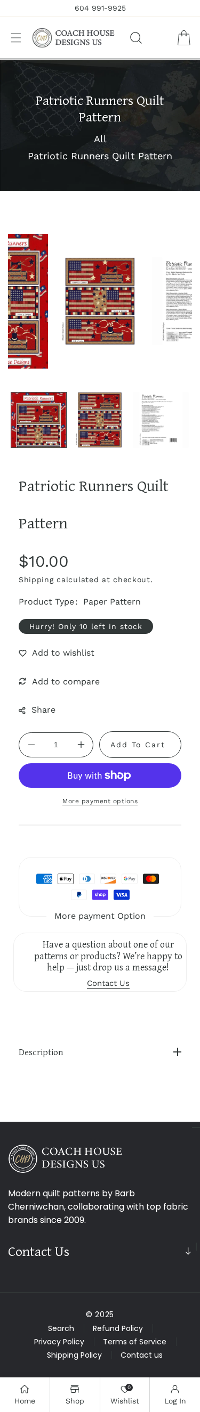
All (100, 138)
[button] (16, 38)
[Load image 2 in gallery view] (100, 420)
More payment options (100, 801)
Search (61, 1328)
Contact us (142, 1355)
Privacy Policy (59, 1341)
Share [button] (43, 710)
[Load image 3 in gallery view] (161, 420)
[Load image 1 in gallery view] (39, 420)
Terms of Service (134, 1341)
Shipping (36, 579)
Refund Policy (118, 1328)
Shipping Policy (74, 1355)
